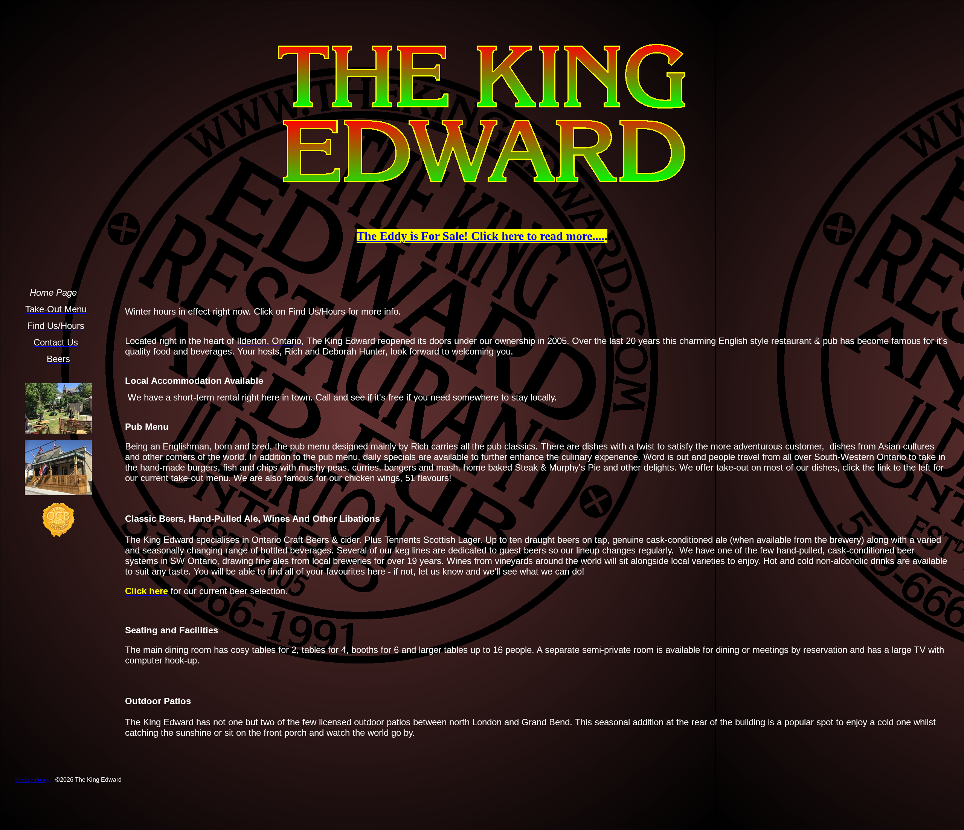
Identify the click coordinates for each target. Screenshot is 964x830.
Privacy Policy (32, 780)
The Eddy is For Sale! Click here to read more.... (480, 236)
